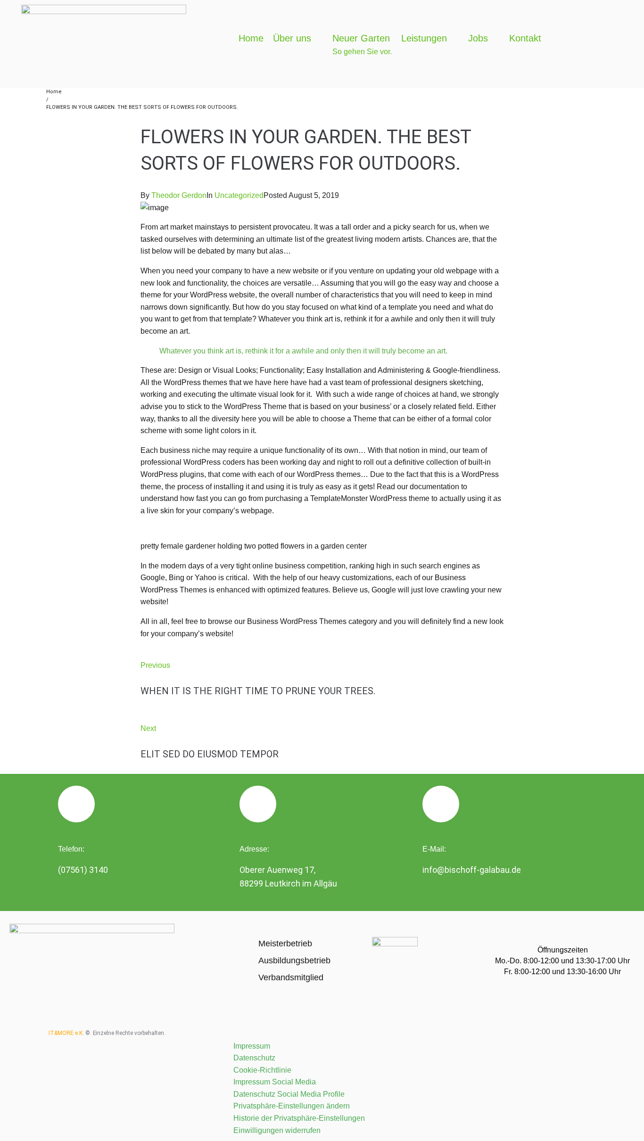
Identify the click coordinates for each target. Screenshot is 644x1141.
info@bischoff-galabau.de (471, 870)
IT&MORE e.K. (66, 1033)
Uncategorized (239, 195)
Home (54, 92)
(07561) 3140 (83, 870)
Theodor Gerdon (178, 195)
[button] (298, 38)
